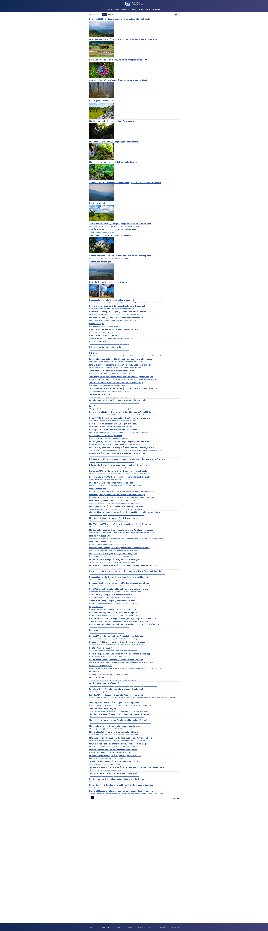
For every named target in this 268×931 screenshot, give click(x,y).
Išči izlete (140, 927)
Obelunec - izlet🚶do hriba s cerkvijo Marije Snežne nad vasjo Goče (119, 583)
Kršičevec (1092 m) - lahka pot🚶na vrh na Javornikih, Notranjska (118, 471)
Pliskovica (93, 630)
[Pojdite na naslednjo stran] (97, 796)
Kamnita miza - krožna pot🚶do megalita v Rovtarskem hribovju (117, 400)
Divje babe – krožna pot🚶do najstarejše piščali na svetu (114, 142)
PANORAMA (156, 9)
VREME (117, 9)
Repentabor (94, 671)
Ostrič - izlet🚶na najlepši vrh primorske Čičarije (110, 595)
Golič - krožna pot (97, 203)
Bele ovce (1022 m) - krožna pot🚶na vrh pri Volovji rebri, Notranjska (119, 19)
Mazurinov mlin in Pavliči (100, 536)
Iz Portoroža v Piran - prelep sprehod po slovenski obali (113, 329)
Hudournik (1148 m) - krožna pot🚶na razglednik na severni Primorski (120, 312)
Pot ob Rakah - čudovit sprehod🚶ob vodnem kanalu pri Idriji (116, 660)
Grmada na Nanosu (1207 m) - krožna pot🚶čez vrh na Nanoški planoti (120, 256)
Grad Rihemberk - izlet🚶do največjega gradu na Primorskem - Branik (120, 223)
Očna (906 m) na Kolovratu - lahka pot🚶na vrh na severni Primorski (119, 589)
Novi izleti (151, 927)
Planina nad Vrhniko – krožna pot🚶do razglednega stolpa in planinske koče (122, 618)
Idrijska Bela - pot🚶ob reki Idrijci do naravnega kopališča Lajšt (117, 318)
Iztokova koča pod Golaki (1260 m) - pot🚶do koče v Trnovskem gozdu (120, 359)
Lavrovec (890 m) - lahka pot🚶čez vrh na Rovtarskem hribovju (117, 494)
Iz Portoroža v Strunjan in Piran (103, 335)
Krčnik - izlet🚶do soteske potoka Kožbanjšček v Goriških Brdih (117, 453)
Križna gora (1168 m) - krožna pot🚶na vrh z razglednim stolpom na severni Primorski (127, 459)
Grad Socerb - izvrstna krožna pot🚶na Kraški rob (111, 235)
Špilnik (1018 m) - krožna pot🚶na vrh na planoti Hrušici (114, 773)
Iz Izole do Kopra (96, 323)
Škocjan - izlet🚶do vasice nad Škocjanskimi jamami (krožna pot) (118, 720)
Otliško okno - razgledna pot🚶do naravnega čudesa (112, 601)
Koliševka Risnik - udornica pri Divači (105, 435)
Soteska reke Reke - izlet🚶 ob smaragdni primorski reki (114, 761)
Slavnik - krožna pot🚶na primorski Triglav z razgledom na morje (118, 744)
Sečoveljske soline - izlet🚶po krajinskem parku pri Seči (114, 702)
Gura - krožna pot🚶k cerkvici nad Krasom (108, 282)
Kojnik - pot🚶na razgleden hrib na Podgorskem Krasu (113, 424)
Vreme (90, 927)
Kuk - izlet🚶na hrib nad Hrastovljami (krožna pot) (111, 483)
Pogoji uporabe (175, 927)
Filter (104, 14)
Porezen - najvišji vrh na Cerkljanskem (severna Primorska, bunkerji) (119, 654)
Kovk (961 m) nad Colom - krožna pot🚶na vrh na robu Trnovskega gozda (121, 447)
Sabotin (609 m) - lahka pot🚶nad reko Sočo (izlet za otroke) (116, 695)
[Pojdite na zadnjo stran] (99, 796)
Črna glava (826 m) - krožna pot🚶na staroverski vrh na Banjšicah (118, 80)
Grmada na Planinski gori (100, 262)
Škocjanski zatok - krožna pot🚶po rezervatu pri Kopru (113, 732)
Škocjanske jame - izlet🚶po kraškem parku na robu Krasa (115, 726)
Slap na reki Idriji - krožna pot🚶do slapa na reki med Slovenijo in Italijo (120, 738)
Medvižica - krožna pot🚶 (100, 542)
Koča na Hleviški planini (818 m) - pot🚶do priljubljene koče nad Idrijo (120, 412)
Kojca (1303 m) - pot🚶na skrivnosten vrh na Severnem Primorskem (119, 418)
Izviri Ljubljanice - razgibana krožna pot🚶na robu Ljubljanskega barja (120, 365)
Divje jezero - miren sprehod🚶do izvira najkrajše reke (113, 162)
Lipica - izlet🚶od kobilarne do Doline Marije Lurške (112, 500)
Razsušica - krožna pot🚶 (100, 665)
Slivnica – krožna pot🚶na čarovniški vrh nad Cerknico (113, 750)
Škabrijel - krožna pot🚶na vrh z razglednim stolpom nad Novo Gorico (120, 714)
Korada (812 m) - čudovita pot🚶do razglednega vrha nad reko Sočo (119, 441)
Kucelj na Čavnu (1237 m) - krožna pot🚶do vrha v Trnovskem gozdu (119, 477)
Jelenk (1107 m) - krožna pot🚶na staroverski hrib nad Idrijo (116, 382)
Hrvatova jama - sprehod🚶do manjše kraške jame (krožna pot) (117, 306)
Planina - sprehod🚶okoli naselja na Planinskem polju (113, 612)
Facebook (129, 927)
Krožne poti (118, 927)
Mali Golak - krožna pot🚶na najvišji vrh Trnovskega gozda (115, 518)
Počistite (110, 14)
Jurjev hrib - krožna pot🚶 (100, 394)
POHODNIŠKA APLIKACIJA (129, 9)
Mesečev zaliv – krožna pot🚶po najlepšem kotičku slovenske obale (119, 548)
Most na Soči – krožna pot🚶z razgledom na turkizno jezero (115, 559)
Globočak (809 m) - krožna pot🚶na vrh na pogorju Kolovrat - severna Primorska (125, 182)
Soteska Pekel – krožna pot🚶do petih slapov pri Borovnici (115, 755)
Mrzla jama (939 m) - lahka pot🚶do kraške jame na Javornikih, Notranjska (122, 565)
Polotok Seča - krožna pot (100, 648)
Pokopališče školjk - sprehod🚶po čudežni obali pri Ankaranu (116, 636)
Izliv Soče (93, 353)
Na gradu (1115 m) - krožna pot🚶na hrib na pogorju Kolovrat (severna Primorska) (125, 571)
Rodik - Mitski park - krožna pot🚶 (104, 683)
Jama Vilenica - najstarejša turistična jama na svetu (112, 371)
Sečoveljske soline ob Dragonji (102, 708)
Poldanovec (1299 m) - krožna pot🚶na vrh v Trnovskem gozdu (117, 642)
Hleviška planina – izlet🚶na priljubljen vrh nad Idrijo (112, 300)
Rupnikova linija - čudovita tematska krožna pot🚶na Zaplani (116, 689)
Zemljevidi (163, 927)
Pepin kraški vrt (96, 606)
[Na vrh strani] (266, 929)
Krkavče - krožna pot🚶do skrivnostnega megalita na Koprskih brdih (119, 465)
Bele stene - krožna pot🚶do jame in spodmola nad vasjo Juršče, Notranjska (123, 39)
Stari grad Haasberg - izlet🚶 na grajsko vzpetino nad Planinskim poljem (121, 791)
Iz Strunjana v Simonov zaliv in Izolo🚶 (106, 347)
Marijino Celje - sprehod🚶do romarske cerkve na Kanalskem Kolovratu (121, 530)
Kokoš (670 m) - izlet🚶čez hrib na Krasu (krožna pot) (113, 430)
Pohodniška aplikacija (103, 927)
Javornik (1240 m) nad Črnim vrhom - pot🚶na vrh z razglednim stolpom (121, 377)
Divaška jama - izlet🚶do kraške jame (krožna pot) (111, 121)
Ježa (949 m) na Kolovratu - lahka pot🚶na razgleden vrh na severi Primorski (123, 388)
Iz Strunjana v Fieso (97, 341)
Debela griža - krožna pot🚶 (101, 101)
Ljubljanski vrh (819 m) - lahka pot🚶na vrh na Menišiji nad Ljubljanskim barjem (124, 512)
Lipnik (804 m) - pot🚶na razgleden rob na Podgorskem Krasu (116, 506)
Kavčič (92, 406)
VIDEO (141, 9)
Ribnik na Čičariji (96, 677)
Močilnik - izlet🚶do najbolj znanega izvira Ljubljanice (113, 553)
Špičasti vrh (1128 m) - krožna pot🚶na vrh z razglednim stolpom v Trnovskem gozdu (127, 767)
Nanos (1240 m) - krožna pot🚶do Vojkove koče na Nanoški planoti (118, 577)
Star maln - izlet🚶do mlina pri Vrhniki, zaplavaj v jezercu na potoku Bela (121, 785)
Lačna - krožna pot (97, 489)
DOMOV (110, 9)
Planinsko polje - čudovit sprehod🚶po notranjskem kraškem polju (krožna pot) (124, 624)
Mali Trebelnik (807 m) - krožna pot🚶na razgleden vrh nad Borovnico (120, 524)
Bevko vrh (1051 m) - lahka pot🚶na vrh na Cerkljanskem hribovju (118, 60)
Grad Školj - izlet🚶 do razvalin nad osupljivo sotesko (112, 229)
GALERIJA (148, 9)
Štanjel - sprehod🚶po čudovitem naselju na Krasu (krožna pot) (117, 779)
